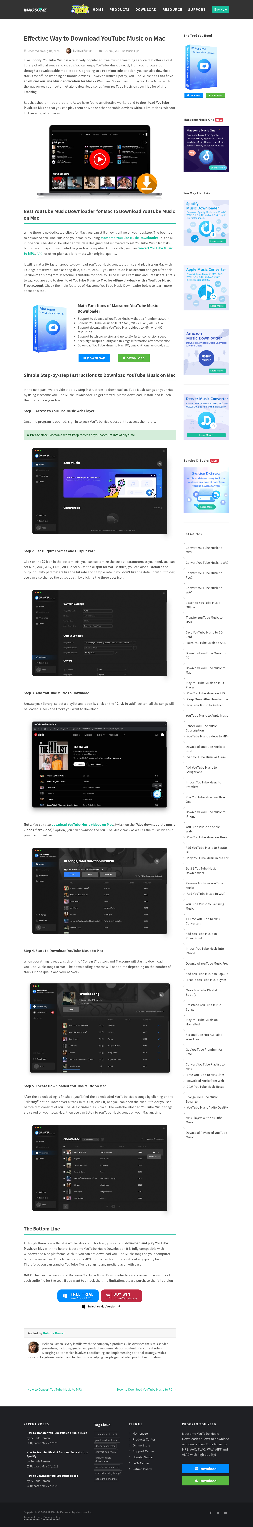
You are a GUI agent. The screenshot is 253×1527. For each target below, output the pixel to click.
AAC (39, 253)
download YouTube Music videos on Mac (82, 824)
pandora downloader (107, 1440)
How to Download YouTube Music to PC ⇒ (146, 1389)
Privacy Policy (51, 1517)
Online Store (141, 1445)
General (109, 51)
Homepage (140, 1433)
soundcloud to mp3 (106, 1434)
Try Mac (217, 95)
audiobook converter (107, 1467)
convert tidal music (105, 1452)
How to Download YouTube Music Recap (52, 1475)
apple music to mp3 (106, 1478)
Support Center (143, 1451)
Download (96, 358)
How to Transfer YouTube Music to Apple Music (57, 1433)
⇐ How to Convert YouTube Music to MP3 (53, 1389)
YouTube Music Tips (127, 51)
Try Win (196, 95)
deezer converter (105, 1446)
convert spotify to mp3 (108, 1473)
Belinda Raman (82, 50)
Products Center (144, 1439)
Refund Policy (142, 1469)
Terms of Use (32, 1517)
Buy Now (220, 9)
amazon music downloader (103, 1459)
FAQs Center (141, 1463)
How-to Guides (143, 1457)
